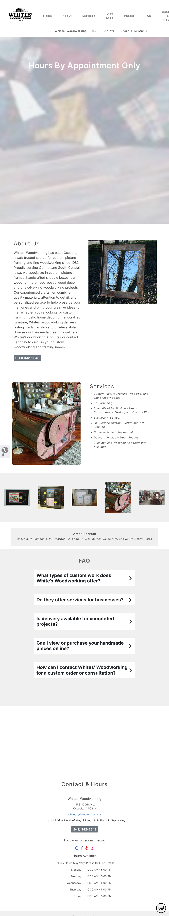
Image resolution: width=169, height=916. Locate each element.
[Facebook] (82, 848)
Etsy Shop (110, 15)
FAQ (148, 15)
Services (89, 15)
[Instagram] (92, 848)
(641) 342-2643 (27, 358)
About (67, 15)
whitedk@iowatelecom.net (84, 814)
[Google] (76, 848)
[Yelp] (86, 848)
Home (47, 15)
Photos (129, 15)
